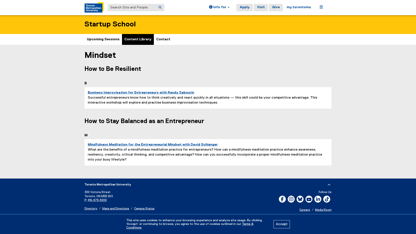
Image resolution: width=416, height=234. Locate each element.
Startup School (110, 24)
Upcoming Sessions (103, 39)
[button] (219, 7)
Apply (245, 7)
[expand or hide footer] (329, 184)
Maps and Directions (115, 208)
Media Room (323, 210)
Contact (163, 39)
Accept (282, 224)
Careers (304, 210)
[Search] (160, 7)
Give (276, 7)
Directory (90, 208)
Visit (261, 7)
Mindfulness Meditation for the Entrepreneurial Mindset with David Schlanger (153, 144)
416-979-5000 (97, 200)
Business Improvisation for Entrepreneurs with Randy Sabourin (141, 92)
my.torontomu (299, 7)
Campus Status (144, 208)
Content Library (137, 39)
